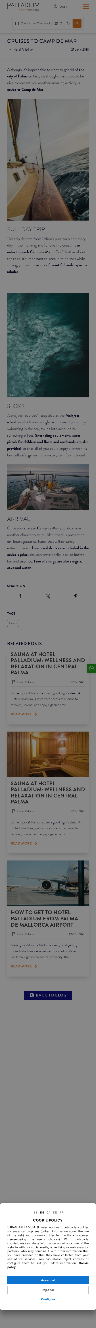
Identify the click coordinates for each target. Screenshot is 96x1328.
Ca (48, 1212)
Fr (61, 1212)
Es (35, 1212)
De (55, 1212)
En (42, 1212)
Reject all (48, 1290)
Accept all (48, 1280)
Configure (48, 1299)
